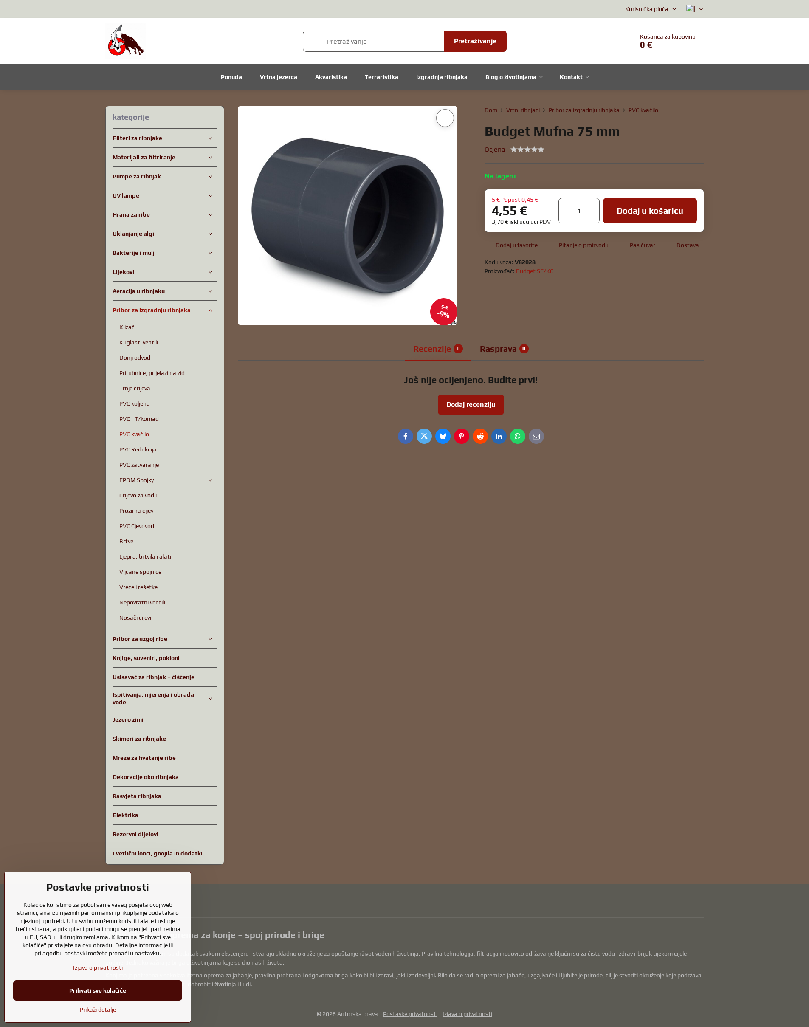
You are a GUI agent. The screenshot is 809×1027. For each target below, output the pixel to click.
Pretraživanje (475, 41)
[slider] (527, 149)
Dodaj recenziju (471, 405)
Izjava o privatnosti (467, 1013)
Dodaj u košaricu (650, 210)
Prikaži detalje (98, 1009)
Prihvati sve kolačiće (97, 990)
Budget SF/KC (534, 271)
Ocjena (495, 149)
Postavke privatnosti (410, 1013)
